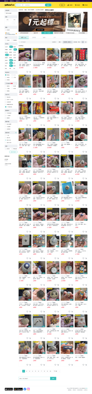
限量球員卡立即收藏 (58, 33)
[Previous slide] (19, 54)
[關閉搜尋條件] (23, 5)
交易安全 (85, 390)
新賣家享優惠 (82, 33)
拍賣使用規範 (79, 390)
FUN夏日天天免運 (70, 33)
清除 (16, 132)
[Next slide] (30, 54)
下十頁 (55, 371)
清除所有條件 (13, 152)
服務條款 (69, 390)
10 (50, 371)
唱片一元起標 (47, 33)
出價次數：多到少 (76, 42)
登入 (62, 5)
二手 (54, 37)
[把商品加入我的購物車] (30, 72)
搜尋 (53, 378)
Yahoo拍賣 (9, 5)
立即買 (34, 37)
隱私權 (74, 390)
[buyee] (11, 33)
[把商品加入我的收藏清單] (27, 72)
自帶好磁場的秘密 (24, 33)
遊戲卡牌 (36, 33)
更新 (86, 388)
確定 (14, 23)
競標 (44, 37)
